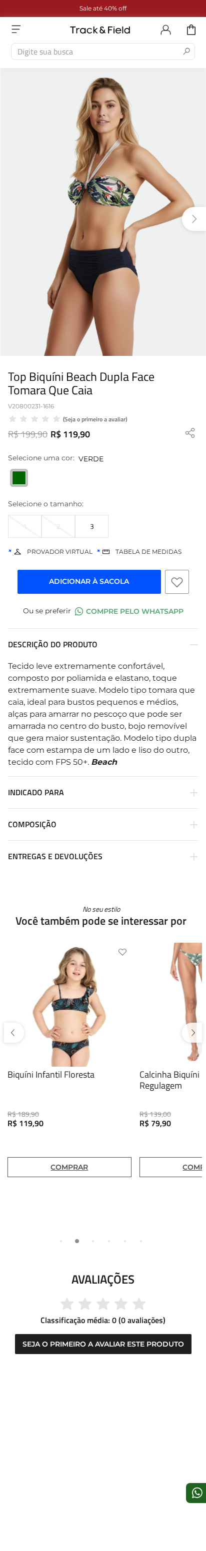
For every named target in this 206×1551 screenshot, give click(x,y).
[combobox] (103, 51)
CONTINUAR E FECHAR (103, 1523)
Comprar (69, 1155)
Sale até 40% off (103, 8)
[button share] (190, 433)
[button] (25, 526)
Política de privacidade (56, 1497)
